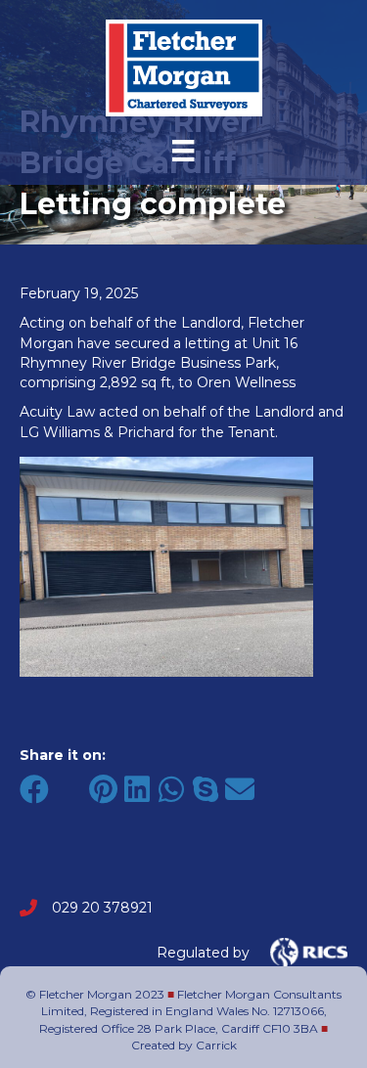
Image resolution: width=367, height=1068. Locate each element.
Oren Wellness (246, 382)
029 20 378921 (102, 907)
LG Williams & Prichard (97, 432)
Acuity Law (57, 412)
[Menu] (183, 150)
